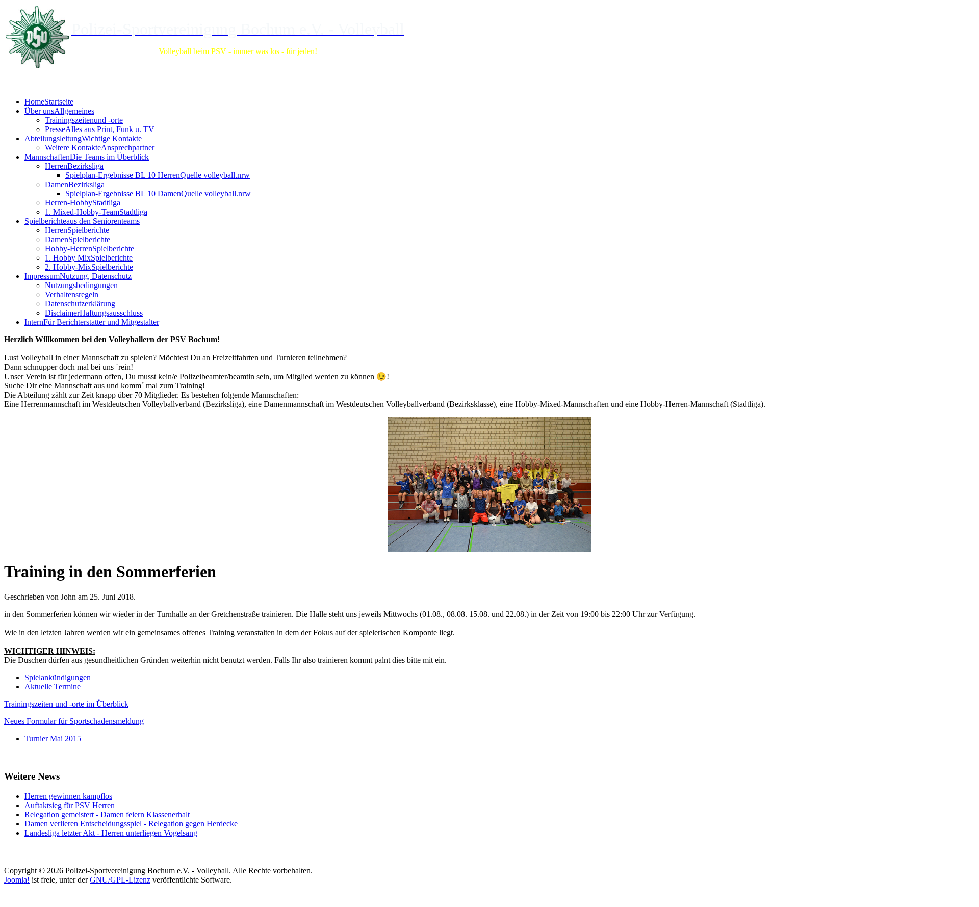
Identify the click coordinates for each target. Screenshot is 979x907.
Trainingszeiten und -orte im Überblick (66, 703)
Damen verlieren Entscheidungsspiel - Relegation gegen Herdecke (131, 823)
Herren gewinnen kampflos (68, 796)
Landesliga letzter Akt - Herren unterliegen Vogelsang (110, 832)
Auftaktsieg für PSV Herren (69, 805)
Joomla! (17, 879)
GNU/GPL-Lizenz (120, 879)
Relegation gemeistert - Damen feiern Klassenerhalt (107, 814)
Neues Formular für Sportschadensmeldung (74, 721)
